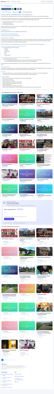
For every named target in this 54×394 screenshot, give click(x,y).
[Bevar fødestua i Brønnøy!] (27, 145)
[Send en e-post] (18, 9)
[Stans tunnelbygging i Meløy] (44, 175)
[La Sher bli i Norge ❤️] (9, 175)
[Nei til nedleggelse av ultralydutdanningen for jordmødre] (27, 191)
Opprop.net (3, 1)
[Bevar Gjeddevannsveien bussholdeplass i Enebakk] (44, 131)
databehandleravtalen (11, 27)
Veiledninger (4, 372)
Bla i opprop (14, 1)
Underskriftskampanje (6, 12)
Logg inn (43, 1)
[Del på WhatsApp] (12, 9)
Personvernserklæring (27, 12)
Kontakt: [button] (18, 1)
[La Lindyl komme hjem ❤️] (9, 145)
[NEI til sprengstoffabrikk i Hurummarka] (9, 161)
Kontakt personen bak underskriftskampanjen (10, 35)
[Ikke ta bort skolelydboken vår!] (9, 115)
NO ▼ (9, 1)
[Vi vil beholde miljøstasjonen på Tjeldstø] (27, 161)
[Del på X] (15, 9)
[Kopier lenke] (21, 9)
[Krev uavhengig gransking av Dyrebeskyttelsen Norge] (44, 146)
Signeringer (17, 12)
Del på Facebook (7, 9)
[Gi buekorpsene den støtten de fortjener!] (44, 116)
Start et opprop (49, 1)
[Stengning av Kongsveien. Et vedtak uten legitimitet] (27, 116)
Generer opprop (10, 219)
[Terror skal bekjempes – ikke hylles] (27, 100)
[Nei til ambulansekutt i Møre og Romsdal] (44, 101)
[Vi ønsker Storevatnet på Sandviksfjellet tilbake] (9, 131)
